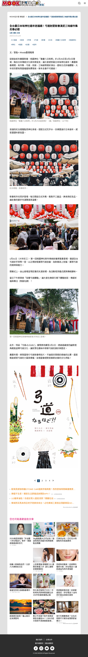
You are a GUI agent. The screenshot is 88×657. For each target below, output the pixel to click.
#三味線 (14, 40)
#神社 (13, 44)
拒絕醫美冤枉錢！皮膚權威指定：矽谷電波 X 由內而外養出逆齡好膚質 (66, 592)
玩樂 (11, 33)
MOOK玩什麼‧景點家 (17, 17)
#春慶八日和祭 (60, 40)
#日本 (50, 40)
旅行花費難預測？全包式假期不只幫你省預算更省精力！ (66, 618)
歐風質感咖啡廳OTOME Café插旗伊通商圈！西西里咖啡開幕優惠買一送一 (43, 489)
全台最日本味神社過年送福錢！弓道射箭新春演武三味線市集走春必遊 (53, 17)
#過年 (34, 44)
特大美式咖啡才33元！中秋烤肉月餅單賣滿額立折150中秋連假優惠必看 (43, 592)
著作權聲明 (39, 643)
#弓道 (36, 40)
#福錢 (20, 44)
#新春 (43, 40)
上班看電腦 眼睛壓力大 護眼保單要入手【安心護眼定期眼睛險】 (43, 566)
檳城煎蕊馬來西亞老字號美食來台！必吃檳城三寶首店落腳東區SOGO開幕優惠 (43, 503)
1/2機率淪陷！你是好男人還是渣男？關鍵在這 (32, 498)
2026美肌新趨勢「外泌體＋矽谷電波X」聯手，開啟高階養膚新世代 (20, 541)
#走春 (27, 44)
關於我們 (39, 640)
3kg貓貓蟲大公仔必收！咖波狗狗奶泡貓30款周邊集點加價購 (43, 541)
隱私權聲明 (49, 643)
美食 (18, 33)
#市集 (29, 40)
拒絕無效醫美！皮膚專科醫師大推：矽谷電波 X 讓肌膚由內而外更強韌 (66, 566)
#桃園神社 (72, 40)
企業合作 (49, 640)
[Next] (53, 480)
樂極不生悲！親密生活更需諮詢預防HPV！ (31, 494)
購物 (14, 33)
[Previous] (35, 480)
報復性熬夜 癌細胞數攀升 (20, 590)
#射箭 (22, 40)
